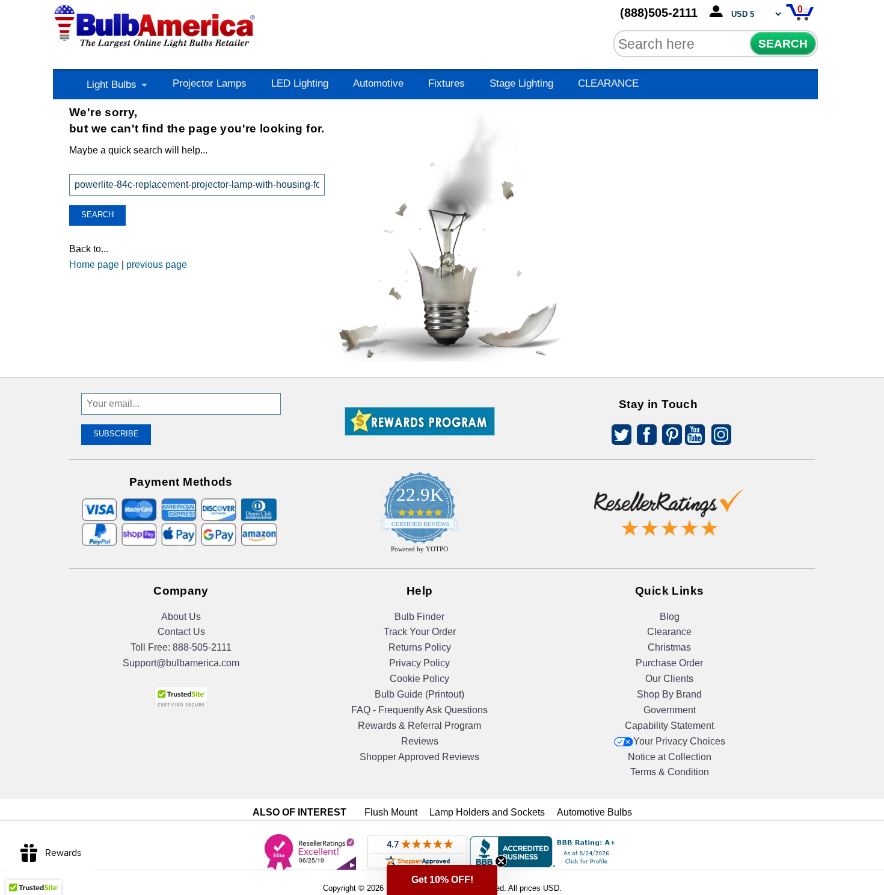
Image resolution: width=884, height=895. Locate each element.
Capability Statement (669, 725)
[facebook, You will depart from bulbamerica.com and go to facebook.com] (643, 437)
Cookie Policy (419, 679)
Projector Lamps (210, 83)
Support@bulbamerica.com (181, 663)
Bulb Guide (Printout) (419, 694)
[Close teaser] (501, 861)
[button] (442, 880)
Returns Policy (419, 647)
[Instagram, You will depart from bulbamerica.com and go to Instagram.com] (719, 437)
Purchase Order (669, 663)
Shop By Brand (669, 694)
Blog (670, 617)
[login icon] (719, 12)
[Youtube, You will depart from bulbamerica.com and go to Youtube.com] (694, 437)
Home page (94, 264)
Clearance (669, 632)
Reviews (419, 741)
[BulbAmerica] (156, 24)
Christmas (669, 647)
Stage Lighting (521, 83)
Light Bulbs (112, 84)
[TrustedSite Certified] (181, 698)
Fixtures (446, 83)
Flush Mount (390, 812)
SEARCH (783, 43)
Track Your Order (420, 632)
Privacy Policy (419, 663)
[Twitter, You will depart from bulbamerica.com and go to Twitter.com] (618, 437)
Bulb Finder (419, 617)
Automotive (378, 83)
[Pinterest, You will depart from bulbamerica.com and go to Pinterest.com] (668, 437)
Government (669, 710)
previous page (156, 264)
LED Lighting (299, 83)
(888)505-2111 (659, 12)
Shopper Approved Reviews (419, 757)
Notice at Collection (669, 757)
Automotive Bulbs (594, 812)
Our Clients (669, 679)
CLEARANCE (608, 83)
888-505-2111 (202, 647)
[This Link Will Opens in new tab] (669, 503)
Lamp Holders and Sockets (487, 812)
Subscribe (116, 433)
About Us (181, 617)
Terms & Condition (669, 772)
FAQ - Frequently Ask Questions (419, 710)
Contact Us (181, 632)
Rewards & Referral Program (419, 725)
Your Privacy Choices (679, 741)
